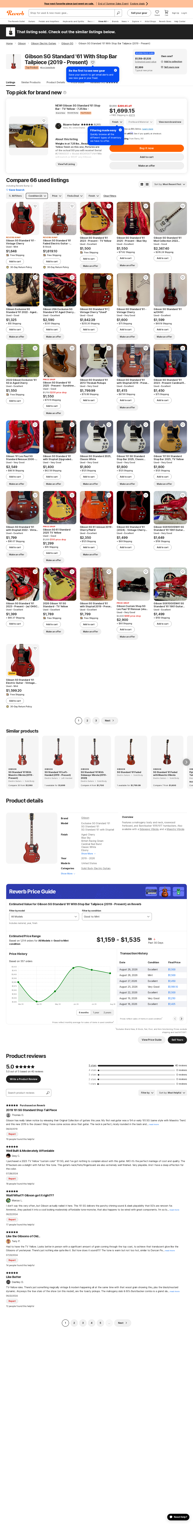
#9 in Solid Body (47, 67)
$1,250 (171, 998)
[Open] (76, 917)
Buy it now (147, 148)
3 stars (92, 1074)
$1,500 (172, 969)
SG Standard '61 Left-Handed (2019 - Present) (58, 773)
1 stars (92, 1083)
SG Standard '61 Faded (129, 772)
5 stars (92, 1065)
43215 (132, 115)
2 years (107, 1012)
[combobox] (41, 916)
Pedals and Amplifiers (49, 21)
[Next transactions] (181, 1018)
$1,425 (171, 1003)
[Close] (120, 130)
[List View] (147, 184)
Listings (10, 82)
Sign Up (175, 13)
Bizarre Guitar (71, 124)
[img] (87, 124)
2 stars (92, 1079)
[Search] (118, 13)
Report (12, 1134)
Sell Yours (177, 1039)
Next (107, 720)
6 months (84, 1012)
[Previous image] (13, 135)
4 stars (92, 1070)
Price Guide (77, 82)
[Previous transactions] (175, 1018)
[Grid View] (141, 184)
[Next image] (43, 135)
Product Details (56, 82)
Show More (87, 853)
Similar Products (31, 82)
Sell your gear (139, 12)
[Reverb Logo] (15, 12)
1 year (96, 1012)
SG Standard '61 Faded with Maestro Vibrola (165, 773)
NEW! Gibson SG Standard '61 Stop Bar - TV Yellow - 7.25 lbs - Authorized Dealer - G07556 (77, 107)
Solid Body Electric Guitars (96, 868)
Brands (115, 21)
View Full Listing (66, 164)
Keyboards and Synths (73, 21)
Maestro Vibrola (175, 829)
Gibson (85, 817)
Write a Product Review (23, 1079)
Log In (184, 13)
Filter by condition (91, 910)
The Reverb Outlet (16, 21)
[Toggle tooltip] (65, 92)
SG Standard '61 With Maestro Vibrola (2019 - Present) (20, 775)
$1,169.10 (173, 986)
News (124, 21)
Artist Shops (150, 21)
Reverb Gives (165, 21)
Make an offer (146, 165)
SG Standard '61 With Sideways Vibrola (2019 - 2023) (94, 775)
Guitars (31, 21)
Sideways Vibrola (149, 829)
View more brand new (170, 122)
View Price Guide (151, 1039)
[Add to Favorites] (93, 62)
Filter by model (17, 910)
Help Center (179, 21)
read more (154, 1124)
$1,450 (172, 981)
